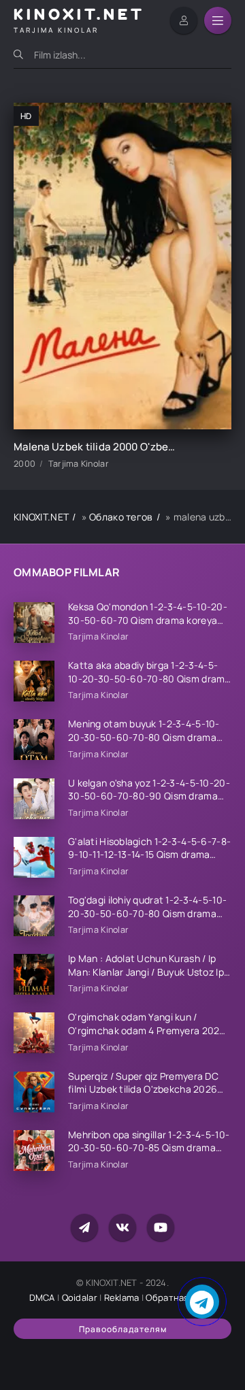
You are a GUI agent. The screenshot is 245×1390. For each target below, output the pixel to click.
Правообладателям (123, 1329)
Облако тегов (120, 516)
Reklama (122, 1297)
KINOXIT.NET (41, 516)
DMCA (42, 1297)
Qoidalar (79, 1297)
